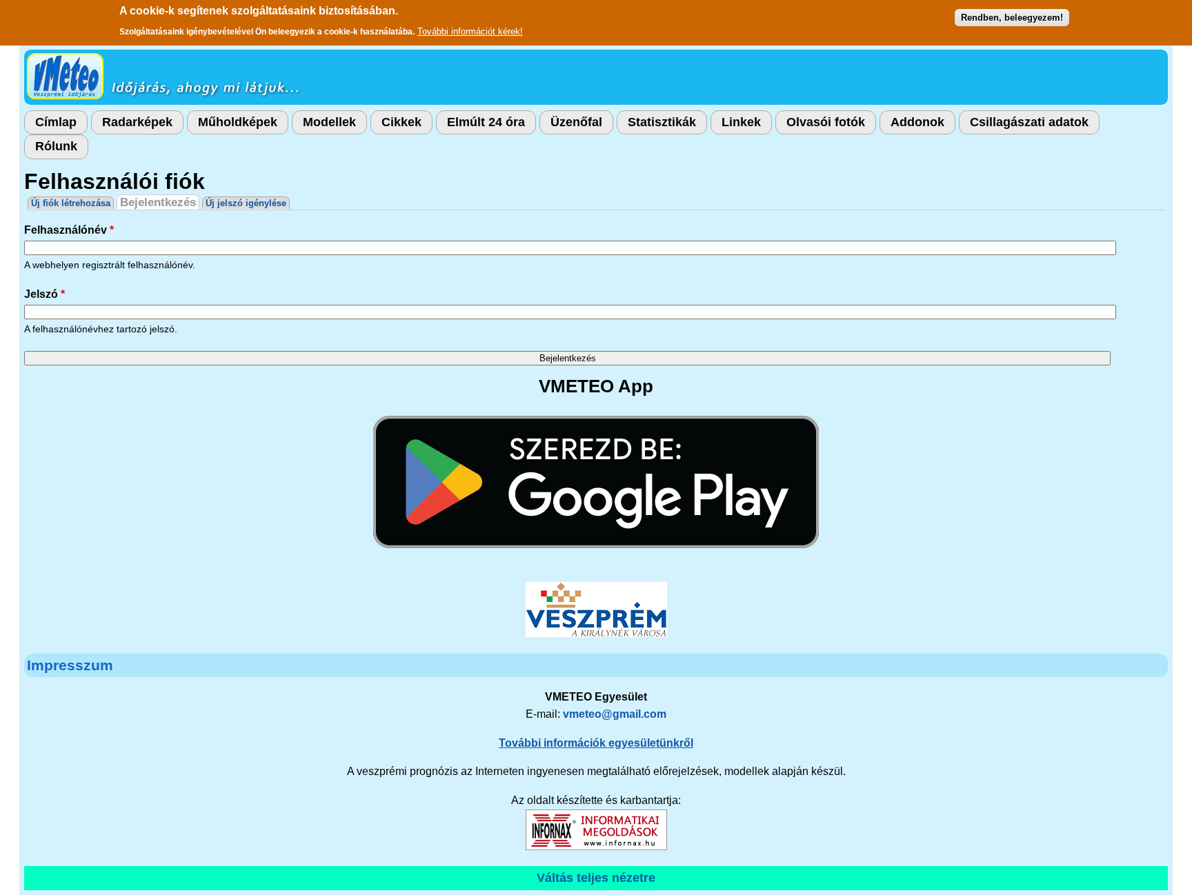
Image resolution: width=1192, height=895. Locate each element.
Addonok (917, 122)
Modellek (329, 122)
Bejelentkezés (159, 202)
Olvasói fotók (825, 122)
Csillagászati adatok (1029, 122)
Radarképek (137, 122)
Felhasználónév (69, 230)
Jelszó (44, 294)
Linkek (741, 122)
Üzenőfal (576, 122)
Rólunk (56, 146)
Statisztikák (662, 122)
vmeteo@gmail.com (614, 714)
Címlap (56, 122)
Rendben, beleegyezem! (1012, 17)
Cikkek (401, 122)
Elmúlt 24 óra (486, 122)
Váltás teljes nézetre (596, 878)
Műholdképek (237, 122)
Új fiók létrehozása (70, 203)
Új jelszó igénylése (246, 203)
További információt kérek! (470, 31)
